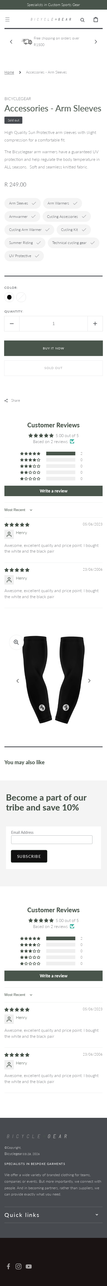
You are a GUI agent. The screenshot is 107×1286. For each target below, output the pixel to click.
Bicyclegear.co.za (17, 1153)
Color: (11, 287)
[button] (7, 19)
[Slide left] (11, 41)
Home (9, 72)
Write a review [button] (54, 490)
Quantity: (13, 311)
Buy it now (53, 348)
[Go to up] (99, 1278)
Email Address (22, 832)
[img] (16, 524)
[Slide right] (96, 41)
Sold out (53, 368)
